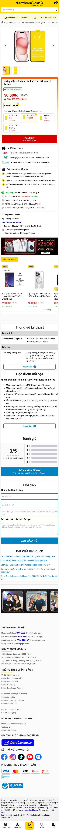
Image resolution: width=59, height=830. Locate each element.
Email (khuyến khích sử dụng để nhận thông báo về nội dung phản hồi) (30, 513)
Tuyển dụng (5, 727)
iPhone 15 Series (11, 105)
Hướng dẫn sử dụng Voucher (12, 688)
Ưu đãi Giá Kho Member (10, 675)
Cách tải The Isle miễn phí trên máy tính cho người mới (24, 561)
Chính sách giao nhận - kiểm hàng (14, 694)
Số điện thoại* (8, 505)
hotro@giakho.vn (22, 644)
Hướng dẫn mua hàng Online (12, 678)
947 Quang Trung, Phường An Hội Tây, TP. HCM (18, 657)
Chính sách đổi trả (8, 697)
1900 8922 (25, 196)
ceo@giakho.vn (6, 817)
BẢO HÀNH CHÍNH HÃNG (12, 222)
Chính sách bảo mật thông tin (12, 700)
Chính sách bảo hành (9, 704)
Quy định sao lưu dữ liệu (10, 709)
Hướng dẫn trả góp (8, 685)
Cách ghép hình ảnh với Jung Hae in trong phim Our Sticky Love (28, 556)
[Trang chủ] (29, 3)
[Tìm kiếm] (56, 10)
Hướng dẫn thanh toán (9, 682)
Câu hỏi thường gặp (8, 713)
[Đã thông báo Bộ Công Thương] (12, 786)
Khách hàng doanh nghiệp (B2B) (13, 724)
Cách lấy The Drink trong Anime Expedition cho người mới (25, 565)
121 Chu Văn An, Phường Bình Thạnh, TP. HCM (18, 664)
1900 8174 (22, 636)
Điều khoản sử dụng (8, 730)
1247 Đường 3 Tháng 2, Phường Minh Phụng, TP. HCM (21, 661)
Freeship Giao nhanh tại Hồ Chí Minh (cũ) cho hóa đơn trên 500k (30, 180)
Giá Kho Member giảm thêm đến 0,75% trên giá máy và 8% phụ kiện (30, 185)
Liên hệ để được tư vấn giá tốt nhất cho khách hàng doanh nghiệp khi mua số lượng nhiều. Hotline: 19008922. (28, 175)
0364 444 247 (23, 640)
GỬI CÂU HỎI (29, 540)
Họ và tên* (6, 496)
